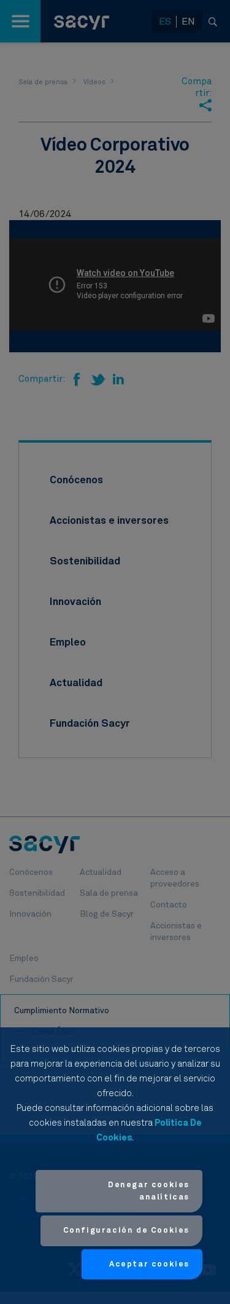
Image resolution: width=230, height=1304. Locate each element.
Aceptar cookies (149, 1264)
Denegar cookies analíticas (149, 1191)
